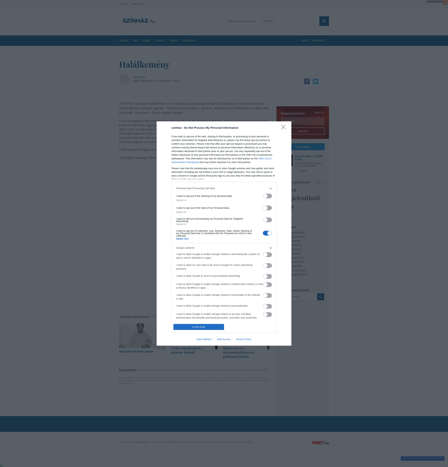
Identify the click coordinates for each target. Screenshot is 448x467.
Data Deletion (204, 339)
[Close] (284, 128)
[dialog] (224, 233)
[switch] (267, 196)
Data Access (224, 339)
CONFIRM (198, 327)
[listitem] (224, 188)
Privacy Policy (243, 339)
